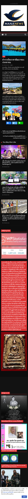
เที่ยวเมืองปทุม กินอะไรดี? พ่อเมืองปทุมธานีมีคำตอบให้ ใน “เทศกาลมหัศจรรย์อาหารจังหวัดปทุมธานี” (13, 162)
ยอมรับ (24, 496)
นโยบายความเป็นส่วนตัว (8, 492)
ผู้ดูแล (12, 65)
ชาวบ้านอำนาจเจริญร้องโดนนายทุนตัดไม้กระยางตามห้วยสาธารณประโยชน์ (14, 137)
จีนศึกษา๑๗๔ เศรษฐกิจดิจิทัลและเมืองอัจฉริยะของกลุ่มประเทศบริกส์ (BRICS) (14, 132)
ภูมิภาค (4, 56)
